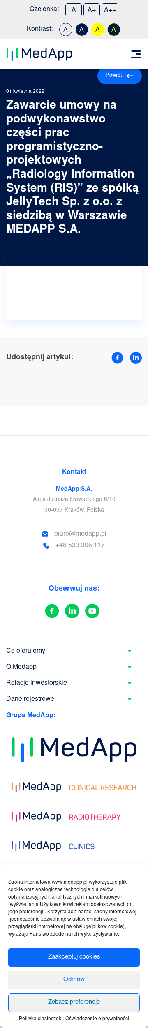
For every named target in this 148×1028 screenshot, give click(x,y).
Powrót (114, 76)
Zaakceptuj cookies (74, 957)
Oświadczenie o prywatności (97, 1018)
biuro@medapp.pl (80, 534)
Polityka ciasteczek (40, 1018)
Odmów (74, 980)
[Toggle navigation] (136, 54)
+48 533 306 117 (80, 545)
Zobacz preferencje (74, 1002)
